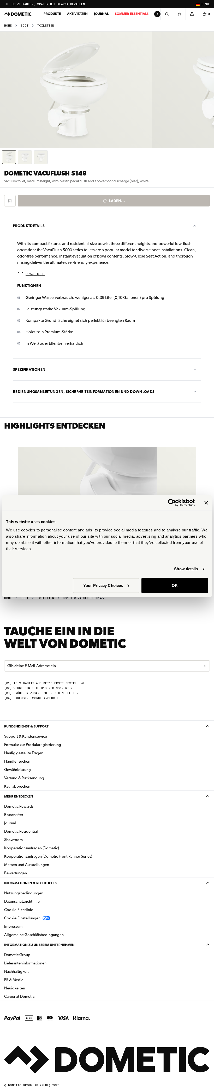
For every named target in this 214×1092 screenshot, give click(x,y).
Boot (24, 25)
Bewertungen (15, 873)
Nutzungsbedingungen (23, 893)
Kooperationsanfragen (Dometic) (31, 848)
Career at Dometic (35, 996)
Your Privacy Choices (103, 585)
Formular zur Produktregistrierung (32, 744)
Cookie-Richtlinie (18, 909)
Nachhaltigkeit (16, 971)
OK (175, 585)
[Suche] (166, 14)
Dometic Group (33, 954)
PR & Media (30, 979)
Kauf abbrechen (17, 786)
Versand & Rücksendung (24, 778)
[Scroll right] (157, 14)
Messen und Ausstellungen (26, 864)
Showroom (13, 839)
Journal (101, 14)
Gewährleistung (17, 769)
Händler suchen (17, 761)
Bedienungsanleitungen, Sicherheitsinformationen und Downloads (83, 392)
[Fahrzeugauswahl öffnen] (179, 14)
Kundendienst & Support (26, 726)
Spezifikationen (29, 369)
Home (8, 25)
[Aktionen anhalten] (7, 4)
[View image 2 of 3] (25, 157)
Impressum (13, 926)
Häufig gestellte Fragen (23, 753)
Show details (186, 569)
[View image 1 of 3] (9, 157)
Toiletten (45, 25)
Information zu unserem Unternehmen (39, 945)
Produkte (52, 14)
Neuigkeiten (31, 988)
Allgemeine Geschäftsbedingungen (34, 934)
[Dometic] (18, 14)
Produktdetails (29, 226)
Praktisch (35, 274)
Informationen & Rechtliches (30, 883)
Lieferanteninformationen (25, 963)
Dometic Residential (37, 831)
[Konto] (192, 14)
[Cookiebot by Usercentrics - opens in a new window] (172, 503)
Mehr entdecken (18, 796)
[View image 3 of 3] (41, 157)
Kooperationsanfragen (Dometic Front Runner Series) (48, 856)
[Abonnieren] (204, 666)
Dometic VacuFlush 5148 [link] (83, 598)
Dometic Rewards (18, 806)
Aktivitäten (77, 14)
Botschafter (13, 814)
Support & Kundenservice (25, 736)
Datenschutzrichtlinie (22, 901)
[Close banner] (206, 503)
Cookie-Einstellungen (22, 918)
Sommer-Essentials (131, 14)
